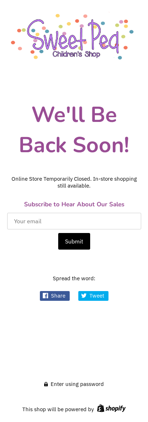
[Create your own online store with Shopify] (110, 409)
